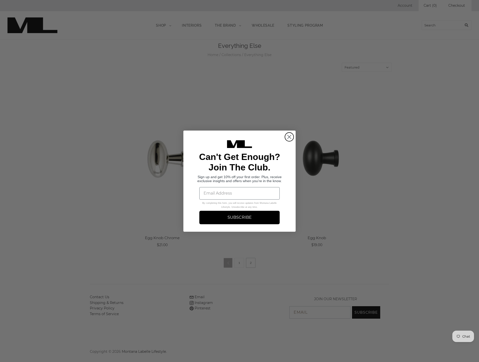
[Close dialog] (289, 137)
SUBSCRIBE (240, 217)
